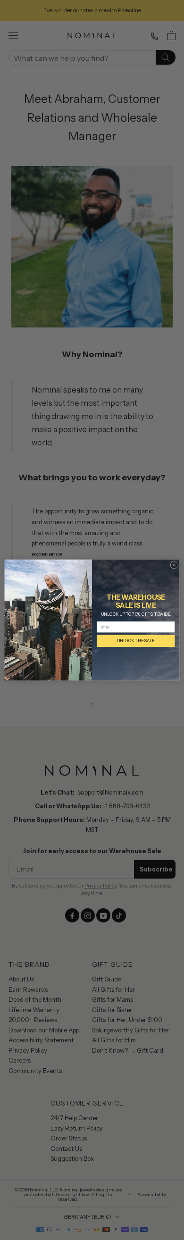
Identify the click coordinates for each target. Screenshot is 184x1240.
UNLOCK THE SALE (136, 640)
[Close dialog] (173, 564)
